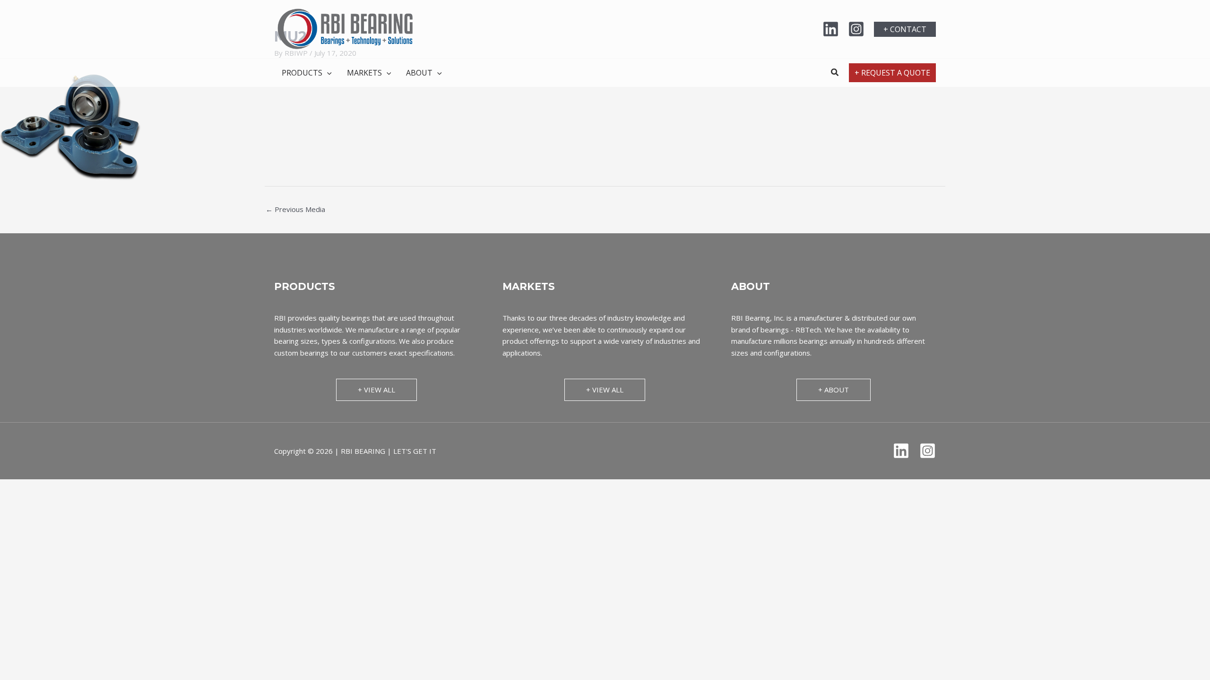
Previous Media (295, 209)
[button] (905, 29)
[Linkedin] (830, 29)
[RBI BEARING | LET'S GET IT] (345, 28)
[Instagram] (856, 29)
